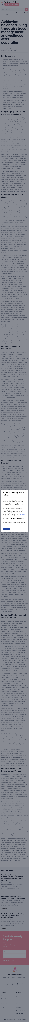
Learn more (22, 514)
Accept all (6, 529)
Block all (15, 529)
